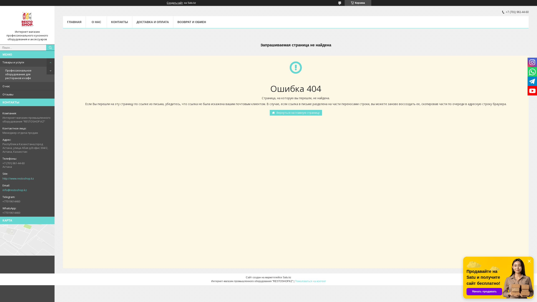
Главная (74, 22)
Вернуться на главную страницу (298, 113)
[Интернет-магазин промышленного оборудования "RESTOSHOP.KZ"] (27, 19)
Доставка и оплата (153, 22)
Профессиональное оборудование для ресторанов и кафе (18, 74)
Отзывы (8, 94)
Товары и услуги (13, 62)
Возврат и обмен (191, 22)
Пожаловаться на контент (310, 281)
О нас (6, 86)
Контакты (119, 22)
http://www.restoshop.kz (18, 178)
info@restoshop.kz (15, 190)
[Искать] (50, 47)
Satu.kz (287, 277)
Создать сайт (175, 2)
